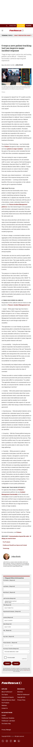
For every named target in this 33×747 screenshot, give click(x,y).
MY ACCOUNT (21, 25)
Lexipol (12, 736)
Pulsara (7, 146)
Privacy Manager (6, 729)
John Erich (19, 65)
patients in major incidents (15, 149)
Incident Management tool (22, 305)
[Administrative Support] (16, 601)
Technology (6, 548)
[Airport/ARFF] (16, 602)
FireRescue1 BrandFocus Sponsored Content (15, 545)
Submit (7, 663)
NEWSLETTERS (12, 25)
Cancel (16, 663)
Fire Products (6, 542)
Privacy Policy (26, 670)
